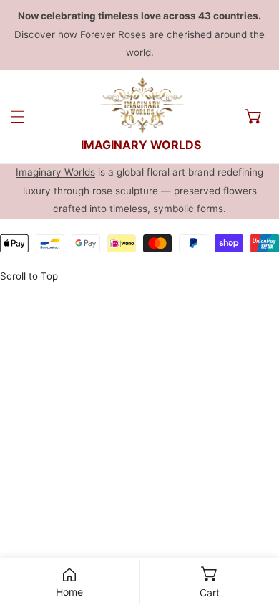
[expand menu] (18, 116)
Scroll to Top (29, 276)
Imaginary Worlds (55, 172)
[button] (254, 116)
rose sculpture (125, 190)
